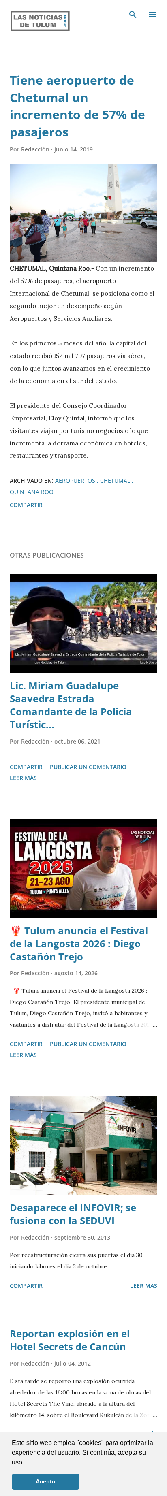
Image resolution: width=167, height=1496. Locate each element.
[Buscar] (133, 14)
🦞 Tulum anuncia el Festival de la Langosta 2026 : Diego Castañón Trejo (79, 943)
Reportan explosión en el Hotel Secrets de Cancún (70, 1340)
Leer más (23, 778)
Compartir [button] (26, 505)
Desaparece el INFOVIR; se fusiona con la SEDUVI (73, 1214)
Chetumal (116, 480)
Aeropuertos (76, 480)
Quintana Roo (32, 492)
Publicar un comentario (88, 767)
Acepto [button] (46, 1481)
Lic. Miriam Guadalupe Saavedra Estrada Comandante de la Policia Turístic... (71, 705)
